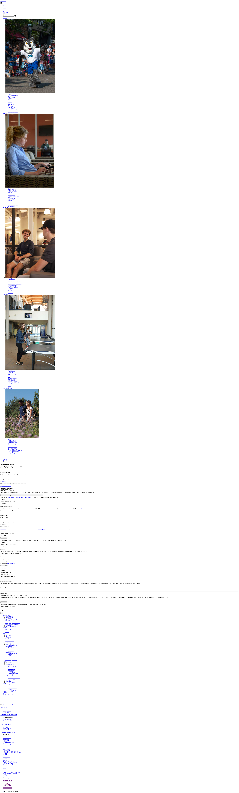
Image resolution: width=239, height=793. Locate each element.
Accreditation (5, 627)
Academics (5, 113)
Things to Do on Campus (13, 452)
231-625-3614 (6, 721)
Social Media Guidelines (8, 775)
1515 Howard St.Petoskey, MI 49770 (7, 710)
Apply (4, 11)
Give (4, 13)
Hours (9, 105)
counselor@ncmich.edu (82, 508)
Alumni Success (8, 685)
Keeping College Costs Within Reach (12, 623)
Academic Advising (12, 189)
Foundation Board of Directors (14, 678)
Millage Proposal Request (10, 626)
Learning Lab (3, 602)
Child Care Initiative (12, 440)
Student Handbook (11, 202)
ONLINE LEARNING (7, 732)
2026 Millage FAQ (9, 618)
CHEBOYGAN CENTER (8, 715)
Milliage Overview (9, 617)
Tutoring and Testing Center (6, 581)
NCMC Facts (8, 621)
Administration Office (5, 472)
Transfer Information (12, 289)
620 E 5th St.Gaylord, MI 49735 (7, 728)
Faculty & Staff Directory (10, 644)
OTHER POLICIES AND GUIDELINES (11, 772)
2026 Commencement (12, 454)
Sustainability (10, 111)
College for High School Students (14, 281)
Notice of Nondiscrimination (8, 742)
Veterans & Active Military (13, 291)
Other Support (11, 199)
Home (5, 459)
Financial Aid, (11, 497)
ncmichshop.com (41, 529)
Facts (9, 99)
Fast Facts (7, 632)
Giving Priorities (8, 665)
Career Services (11, 373)
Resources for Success (12, 381)
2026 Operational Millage (13, 95)
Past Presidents (11, 657)
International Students (12, 285)
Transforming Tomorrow (10, 682)
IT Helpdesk (3, 537)
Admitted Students (11, 279)
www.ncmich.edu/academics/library (7, 554)
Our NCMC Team (11, 107)
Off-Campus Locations (7, 743)
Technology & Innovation (13, 673)
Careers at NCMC (6, 736)
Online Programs (11, 198)
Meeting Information (12, 648)
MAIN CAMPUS (5, 707)
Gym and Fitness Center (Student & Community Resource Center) (13, 483)
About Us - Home (6, 615)
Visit (4, 634)
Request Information (7, 6)
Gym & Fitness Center (12, 378)
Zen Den (9, 387)
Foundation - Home (9, 662)
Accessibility (5, 735)
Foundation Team (11, 679)
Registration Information (13, 287)
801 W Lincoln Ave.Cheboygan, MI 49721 (7, 720)
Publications (5, 745)
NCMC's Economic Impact (10, 620)
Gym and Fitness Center (5, 486)
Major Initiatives (8, 625)
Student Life (5, 294)
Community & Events (7, 388)
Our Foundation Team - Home (14, 676)
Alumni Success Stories (12, 687)
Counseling (16, 497)
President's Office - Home (13, 653)
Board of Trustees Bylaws (13, 650)
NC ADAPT (5, 753)
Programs (5, 5)
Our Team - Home (9, 643)
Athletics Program (11, 669)
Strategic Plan (10, 656)
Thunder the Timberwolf (13, 112)
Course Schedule (11, 195)
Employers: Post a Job (12, 444)
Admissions (5, 207)
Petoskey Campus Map (7, 744)
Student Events (11, 383)
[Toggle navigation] (1, 613)
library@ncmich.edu (11, 563)
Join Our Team (8, 658)
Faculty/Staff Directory (12, 100)
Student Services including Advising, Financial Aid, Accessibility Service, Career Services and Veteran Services (21, 495)
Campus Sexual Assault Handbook (10, 762)
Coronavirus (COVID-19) (8, 763)
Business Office (4, 515)
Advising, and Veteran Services (25, 497)
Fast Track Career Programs (13, 196)
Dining (9, 377)
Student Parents (11, 384)
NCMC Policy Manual (7, 774)
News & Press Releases (12, 449)
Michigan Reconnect (12, 286)
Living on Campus (11, 379)
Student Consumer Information (9, 755)
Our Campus (10, 106)
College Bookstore (11, 192)
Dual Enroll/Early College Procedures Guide (12, 752)
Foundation (10, 102)
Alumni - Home (8, 684)
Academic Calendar (12, 190)
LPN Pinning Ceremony (13, 448)
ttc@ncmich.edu (15, 589)
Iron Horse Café (4, 565)
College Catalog (11, 193)
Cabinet (9, 655)
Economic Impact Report (13, 443)
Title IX (9, 386)
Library (9, 197)
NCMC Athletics (6, 9)
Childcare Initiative (11, 670)
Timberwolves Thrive (12, 204)
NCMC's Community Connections (12, 624)
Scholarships (10, 288)
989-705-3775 (6, 729)
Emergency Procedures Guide (9, 764)
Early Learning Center (12, 442)
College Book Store (4, 526)
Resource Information (7, 765)
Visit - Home (8, 635)
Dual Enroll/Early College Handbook (10, 751)
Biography (10, 654)
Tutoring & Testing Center (13, 205)
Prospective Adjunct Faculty (13, 109)
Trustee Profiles (11, 651)
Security (4, 767)
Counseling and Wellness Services (14, 375)
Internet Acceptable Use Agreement (10, 773)
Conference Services (12, 441)
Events (9, 445)
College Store (3, 529)
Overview (10, 94)
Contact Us (10, 98)
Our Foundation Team (9, 675)
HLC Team (7, 628)
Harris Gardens (8, 638)
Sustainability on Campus (8, 691)
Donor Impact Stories (9, 664)
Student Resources (11, 672)
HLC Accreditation (11, 104)
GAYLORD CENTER (7, 724)
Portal (5, 14)
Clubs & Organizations (12, 374)
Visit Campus (5, 12)
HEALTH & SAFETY (7, 760)
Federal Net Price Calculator (13, 283)
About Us (5, 18)
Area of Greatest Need (12, 667)
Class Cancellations (7, 738)
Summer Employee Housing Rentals (15, 450)
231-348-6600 (3, 481)
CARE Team (10, 372)
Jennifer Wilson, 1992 (12, 688)
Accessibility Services (12, 191)
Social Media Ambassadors (13, 382)
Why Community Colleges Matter (12, 619)
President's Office (11, 108)
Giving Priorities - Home (13, 666)
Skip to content (3, 1)
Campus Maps (8, 637)
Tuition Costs (10, 290)
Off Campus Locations (9, 641)
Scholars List (10, 201)
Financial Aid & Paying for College (15, 284)
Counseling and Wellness (5, 506)
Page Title (10, 689)
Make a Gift (10, 674)
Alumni (4, 8)
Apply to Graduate (6, 749)
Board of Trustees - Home (13, 647)
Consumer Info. (6, 740)
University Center (11, 206)
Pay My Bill (5, 754)
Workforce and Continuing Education (15, 453)
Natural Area (8, 639)
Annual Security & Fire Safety (9, 761)
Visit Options (8, 636)
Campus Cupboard (11, 371)
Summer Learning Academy (13, 451)
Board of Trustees (11, 97)
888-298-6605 (6, 712)
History (9, 103)
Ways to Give (8, 681)
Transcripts (5, 758)
